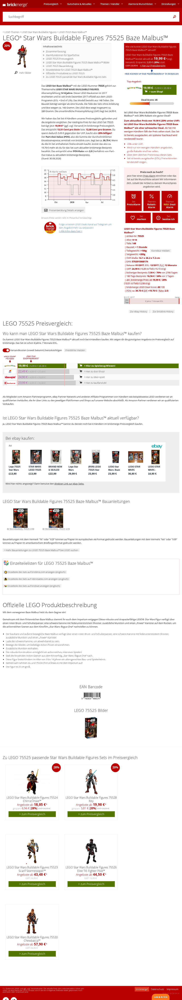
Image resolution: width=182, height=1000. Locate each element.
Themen (109, 4)
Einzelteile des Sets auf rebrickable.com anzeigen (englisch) (37, 579)
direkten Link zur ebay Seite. (69, 483)
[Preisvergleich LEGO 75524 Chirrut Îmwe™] (32, 781)
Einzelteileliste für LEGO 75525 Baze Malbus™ (69, 69)
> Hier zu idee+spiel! (94, 377)
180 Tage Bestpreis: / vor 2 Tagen (150, 276)
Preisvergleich (51, 4)
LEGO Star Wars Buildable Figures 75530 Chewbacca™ (32, 939)
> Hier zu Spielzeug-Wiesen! (99, 365)
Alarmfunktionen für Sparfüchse (62, 55)
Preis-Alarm (149, 175)
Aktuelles (79, 4)
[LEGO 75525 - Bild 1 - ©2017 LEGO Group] (91, 727)
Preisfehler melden (75, 350)
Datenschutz (157, 989)
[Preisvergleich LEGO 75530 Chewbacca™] (32, 921)
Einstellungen (169, 4)
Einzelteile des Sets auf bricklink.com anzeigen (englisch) (36, 572)
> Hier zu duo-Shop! (94, 371)
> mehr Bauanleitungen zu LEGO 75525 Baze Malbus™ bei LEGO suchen (41, 550)
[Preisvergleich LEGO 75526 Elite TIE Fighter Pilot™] (91, 851)
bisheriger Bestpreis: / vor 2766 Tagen (152, 272)
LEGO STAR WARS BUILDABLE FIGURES (77, 89)
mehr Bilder (25, 72)
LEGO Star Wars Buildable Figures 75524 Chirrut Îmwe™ (32, 799)
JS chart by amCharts (58, 172)
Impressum (172, 989)
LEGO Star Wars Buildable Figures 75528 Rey (91, 799)
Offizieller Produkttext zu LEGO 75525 (65, 73)
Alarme (140, 4)
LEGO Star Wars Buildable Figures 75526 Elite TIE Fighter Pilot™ (91, 869)
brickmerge (142, 989)
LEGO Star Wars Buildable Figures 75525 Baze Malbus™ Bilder (77, 62)
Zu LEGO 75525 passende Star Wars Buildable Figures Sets (76, 76)
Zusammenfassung (56, 51)
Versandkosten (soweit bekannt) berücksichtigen (36, 350)
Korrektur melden (160, 250)
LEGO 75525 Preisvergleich (60, 58)
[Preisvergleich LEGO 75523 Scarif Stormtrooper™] (32, 851)
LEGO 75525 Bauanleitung (59, 66)
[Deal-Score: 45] (152, 103)
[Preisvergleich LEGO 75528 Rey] (91, 781)
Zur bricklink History (163, 311)
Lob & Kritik (160, 997)
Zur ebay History (138, 311)
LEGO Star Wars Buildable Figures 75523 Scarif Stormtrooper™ (32, 869)
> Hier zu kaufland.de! (95, 382)
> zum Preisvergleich (32, 814)
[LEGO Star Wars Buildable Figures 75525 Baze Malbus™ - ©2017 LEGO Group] (22, 56)
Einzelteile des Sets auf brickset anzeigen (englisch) (33, 586)
